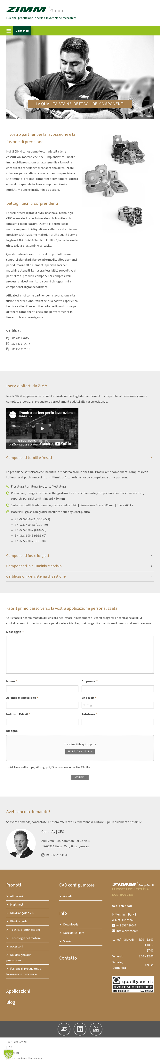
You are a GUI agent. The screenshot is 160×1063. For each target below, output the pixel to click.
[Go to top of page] (154, 1057)
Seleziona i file (79, 751)
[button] (42, 338)
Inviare (79, 777)
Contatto (22, 31)
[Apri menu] (8, 30)
